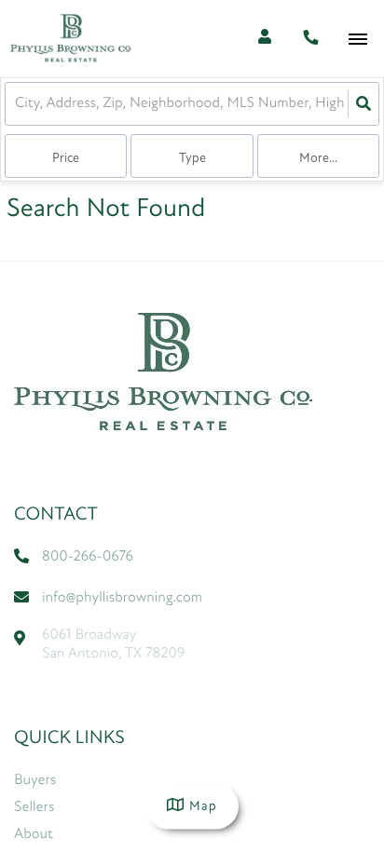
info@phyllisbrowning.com (122, 597)
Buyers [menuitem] (35, 780)
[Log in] (264, 38)
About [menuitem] (33, 834)
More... (318, 159)
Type (192, 159)
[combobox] (17, 103)
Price (65, 159)
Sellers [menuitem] (34, 807)
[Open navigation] (357, 40)
